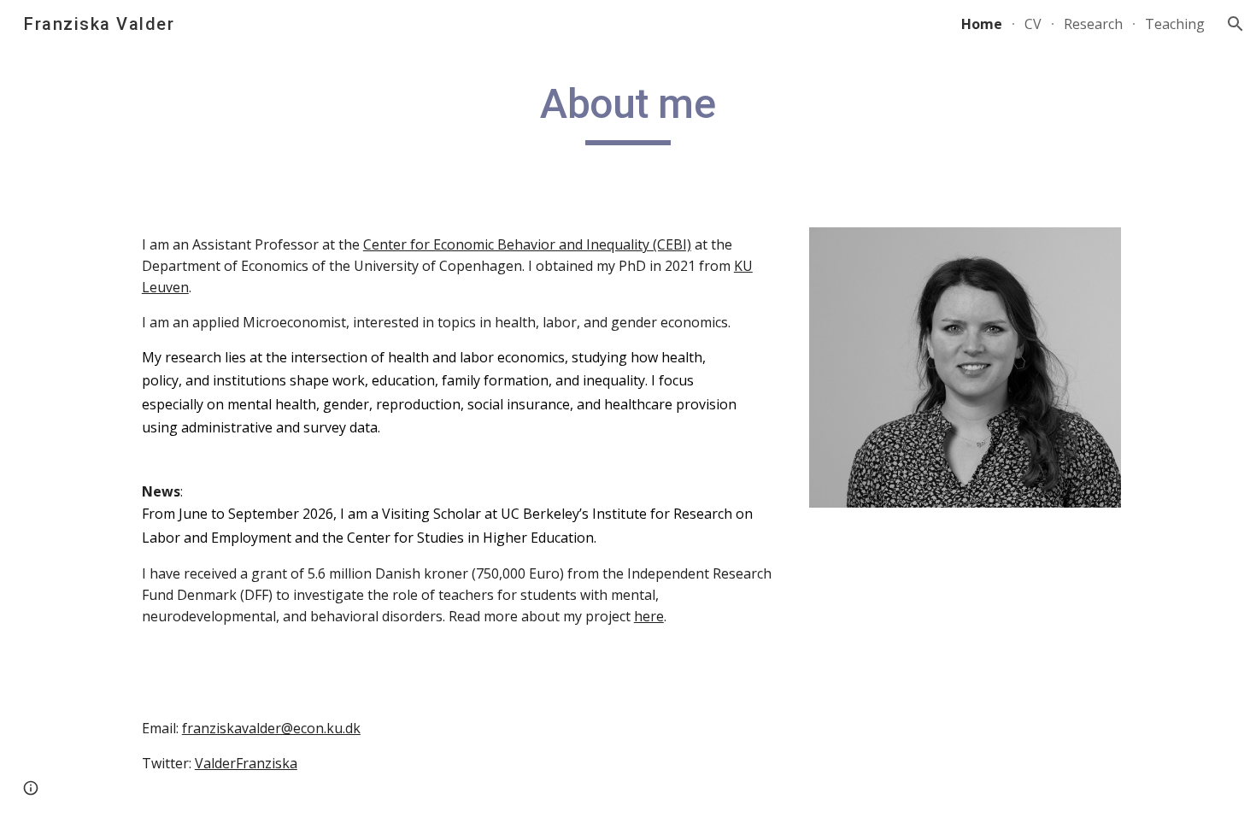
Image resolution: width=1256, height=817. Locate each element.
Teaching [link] (1175, 24)
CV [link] (1033, 24)
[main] (628, 112)
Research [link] (1093, 24)
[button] (1235, 23)
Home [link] (981, 24)
